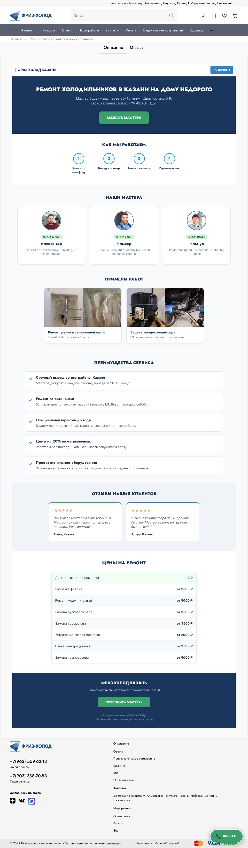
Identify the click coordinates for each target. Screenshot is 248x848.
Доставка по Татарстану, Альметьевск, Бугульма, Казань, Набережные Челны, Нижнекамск (172, 3)
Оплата (130, 30)
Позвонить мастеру (124, 702)
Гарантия (119, 766)
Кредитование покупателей (163, 30)
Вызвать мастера (124, 118)
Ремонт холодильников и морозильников (61, 39)
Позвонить (221, 69)
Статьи (67, 30)
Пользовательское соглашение (134, 758)
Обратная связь (123, 780)
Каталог (27, 30)
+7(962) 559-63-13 (28, 761)
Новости (49, 30)
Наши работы (88, 30)
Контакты (112, 30)
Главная (15, 39)
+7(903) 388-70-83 (28, 776)
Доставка (196, 30)
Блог (116, 773)
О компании (121, 816)
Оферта (118, 751)
